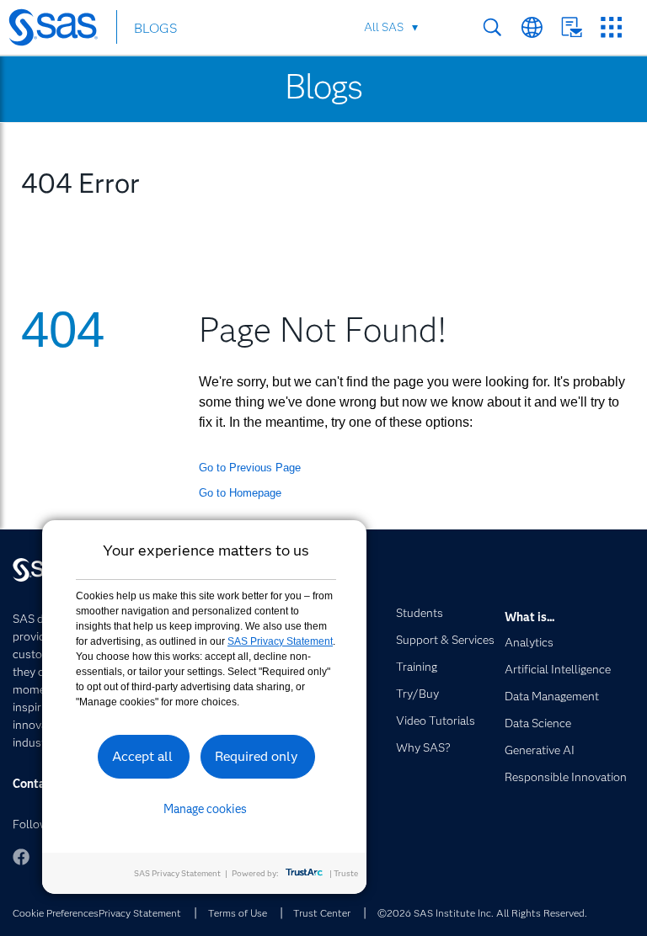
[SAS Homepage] (61, 30)
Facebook (21, 856)
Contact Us (571, 27)
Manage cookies (205, 808)
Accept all (142, 756)
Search (492, 27)
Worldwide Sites (532, 27)
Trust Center (321, 913)
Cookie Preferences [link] (56, 913)
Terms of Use (237, 913)
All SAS (384, 27)
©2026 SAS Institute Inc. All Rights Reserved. (482, 913)
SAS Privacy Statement (280, 641)
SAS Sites (611, 27)
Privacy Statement (140, 913)
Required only (256, 756)
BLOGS (155, 28)
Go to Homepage (240, 493)
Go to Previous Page (250, 467)
